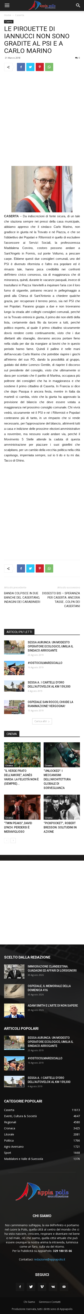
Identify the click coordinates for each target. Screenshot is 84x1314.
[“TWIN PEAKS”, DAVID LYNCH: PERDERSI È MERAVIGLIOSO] (22, 807)
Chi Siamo (29, 1302)
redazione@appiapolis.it (49, 1259)
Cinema (9, 765)
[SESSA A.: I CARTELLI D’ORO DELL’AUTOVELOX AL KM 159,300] (14, 686)
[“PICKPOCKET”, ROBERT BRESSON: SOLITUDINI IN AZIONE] (62, 807)
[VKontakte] (53, 1287)
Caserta (19, 15)
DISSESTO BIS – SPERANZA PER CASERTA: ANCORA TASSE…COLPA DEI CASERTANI (61, 599)
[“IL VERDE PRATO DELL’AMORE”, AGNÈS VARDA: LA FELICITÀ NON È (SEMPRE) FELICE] (22, 754)
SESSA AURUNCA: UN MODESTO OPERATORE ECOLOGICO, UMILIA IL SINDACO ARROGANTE (50, 646)
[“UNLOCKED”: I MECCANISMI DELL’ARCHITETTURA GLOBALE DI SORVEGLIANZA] (62, 754)
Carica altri (40, 721)
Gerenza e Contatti (50, 1302)
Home (7, 15)
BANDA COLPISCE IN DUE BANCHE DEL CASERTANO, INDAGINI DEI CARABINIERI (22, 597)
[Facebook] (20, 1287)
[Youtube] (64, 1287)
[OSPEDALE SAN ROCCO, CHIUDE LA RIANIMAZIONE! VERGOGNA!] (14, 707)
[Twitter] (31, 1287)
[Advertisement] (42, 118)
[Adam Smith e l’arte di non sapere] (14, 1011)
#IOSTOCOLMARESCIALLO (45, 663)
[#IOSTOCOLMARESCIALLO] (14, 668)
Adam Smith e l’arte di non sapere (53, 1005)
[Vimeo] (42, 1287)
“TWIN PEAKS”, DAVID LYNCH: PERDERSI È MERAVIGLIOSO (18, 827)
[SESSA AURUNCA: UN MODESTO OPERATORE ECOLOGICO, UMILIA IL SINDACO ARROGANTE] (14, 647)
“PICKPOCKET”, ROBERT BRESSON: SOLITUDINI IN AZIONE (60, 827)
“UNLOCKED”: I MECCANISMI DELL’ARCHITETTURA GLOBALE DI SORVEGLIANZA (57, 779)
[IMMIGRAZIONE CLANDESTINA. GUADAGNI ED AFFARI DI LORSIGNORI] (14, 971)
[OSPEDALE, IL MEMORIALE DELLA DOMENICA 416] (14, 991)
